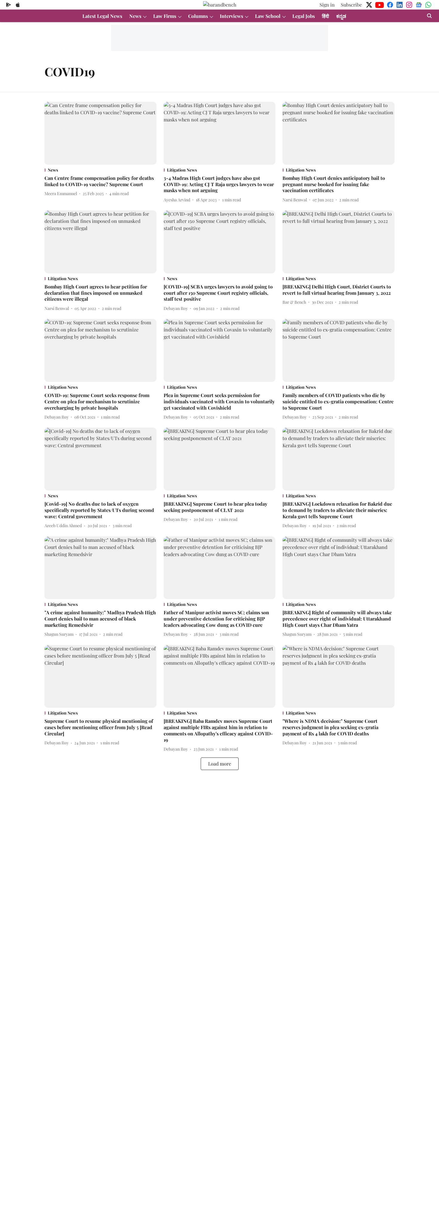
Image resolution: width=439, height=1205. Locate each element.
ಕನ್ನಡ (341, 16)
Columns (198, 16)
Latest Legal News (102, 16)
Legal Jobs (303, 16)
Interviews (231, 16)
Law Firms (164, 16)
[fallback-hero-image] (100, 133)
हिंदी (325, 16)
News (135, 16)
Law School (267, 16)
